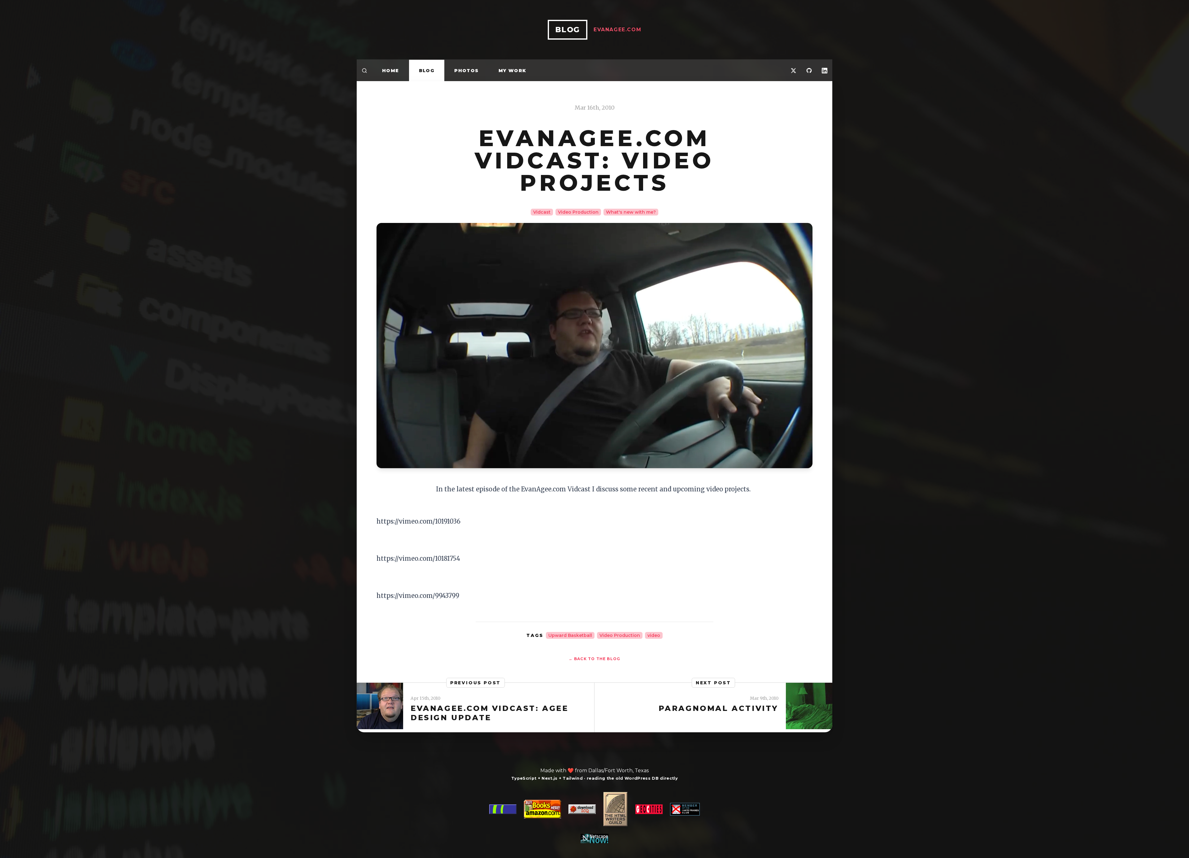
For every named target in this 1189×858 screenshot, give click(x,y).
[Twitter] (793, 70)
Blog (427, 70)
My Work (512, 70)
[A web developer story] (594, 817)
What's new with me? (631, 212)
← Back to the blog (595, 658)
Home (390, 70)
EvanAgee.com (617, 30)
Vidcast (542, 212)
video (653, 635)
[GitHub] (809, 70)
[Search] (364, 70)
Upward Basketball (570, 635)
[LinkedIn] (824, 70)
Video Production (578, 212)
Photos (466, 70)
